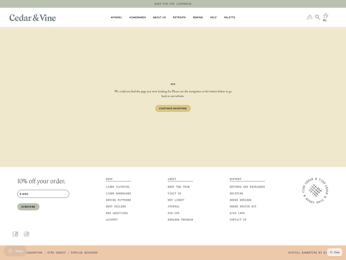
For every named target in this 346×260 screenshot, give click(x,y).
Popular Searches (84, 252)
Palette (229, 17)
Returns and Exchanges (247, 187)
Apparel (116, 17)
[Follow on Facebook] (15, 234)
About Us (159, 17)
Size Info (237, 213)
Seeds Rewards (241, 200)
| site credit (55, 252)
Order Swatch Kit (243, 206)
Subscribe (28, 206)
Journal (173, 206)
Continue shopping (173, 108)
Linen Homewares (118, 193)
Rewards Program (180, 219)
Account (112, 219)
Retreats (179, 17)
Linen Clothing (117, 187)
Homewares (137, 17)
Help (213, 17)
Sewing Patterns (118, 200)
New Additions (117, 213)
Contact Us (238, 219)
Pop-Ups (173, 213)
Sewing (198, 17)
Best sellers (116, 206)
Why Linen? (176, 200)
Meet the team (179, 187)
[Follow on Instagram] (26, 234)
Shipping (236, 193)
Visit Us (174, 193)
